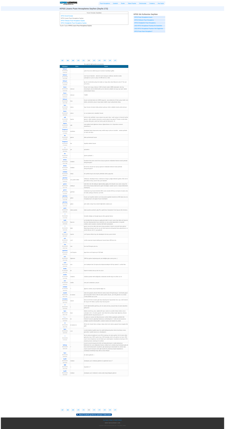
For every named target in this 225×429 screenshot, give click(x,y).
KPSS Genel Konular (67, 16)
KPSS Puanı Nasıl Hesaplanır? (143, 31)
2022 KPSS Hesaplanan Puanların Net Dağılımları (148, 28)
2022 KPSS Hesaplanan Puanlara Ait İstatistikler (148, 25)
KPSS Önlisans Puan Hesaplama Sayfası (73, 20)
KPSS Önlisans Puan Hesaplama (144, 20)
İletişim (111, 420)
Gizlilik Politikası (118, 420)
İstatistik (115, 3)
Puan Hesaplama (105, 3)
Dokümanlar (142, 3)
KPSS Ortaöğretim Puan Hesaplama (144, 23)
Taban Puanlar (132, 3)
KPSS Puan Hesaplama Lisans (143, 17)
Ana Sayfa (161, 3)
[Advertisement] (94, 42)
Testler (123, 3)
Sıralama (152, 3)
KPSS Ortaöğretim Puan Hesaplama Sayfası (74, 23)
